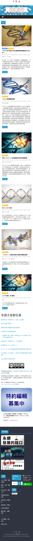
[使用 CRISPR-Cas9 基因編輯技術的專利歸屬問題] (16, 133)
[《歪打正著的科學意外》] (12, 460)
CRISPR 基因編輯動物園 (8, 99)
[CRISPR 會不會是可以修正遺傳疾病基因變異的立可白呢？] (16, 26)
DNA (6, 56)
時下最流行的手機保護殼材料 (8, 331)
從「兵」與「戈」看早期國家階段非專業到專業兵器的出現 (16, 349)
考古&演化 (4, 490)
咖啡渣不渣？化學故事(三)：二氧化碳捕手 (11, 341)
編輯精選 (5, 48)
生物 (2, 497)
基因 (8, 162)
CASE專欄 (3, 519)
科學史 (8, 505)
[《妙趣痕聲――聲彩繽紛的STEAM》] (12, 448)
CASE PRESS (15, 54)
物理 (2, 485)
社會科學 (4, 500)
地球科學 (3, 505)
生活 (2, 492)
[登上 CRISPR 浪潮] (16, 185)
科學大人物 (4, 524)
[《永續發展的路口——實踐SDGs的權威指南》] (12, 436)
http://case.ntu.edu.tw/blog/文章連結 (10, 384)
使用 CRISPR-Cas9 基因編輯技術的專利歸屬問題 (14, 158)
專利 (11, 162)
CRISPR (24, 54)
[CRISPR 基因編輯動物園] (16, 78)
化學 (5, 485)
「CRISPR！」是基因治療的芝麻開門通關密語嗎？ (15, 254)
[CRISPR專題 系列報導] (16, 275)
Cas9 (22, 54)
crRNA (6, 258)
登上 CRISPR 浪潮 (7, 208)
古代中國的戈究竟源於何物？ (8, 359)
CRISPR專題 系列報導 (8, 295)
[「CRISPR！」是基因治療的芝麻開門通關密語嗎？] (16, 230)
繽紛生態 (4, 511)
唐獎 (11, 258)
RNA (6, 162)
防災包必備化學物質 (6, 323)
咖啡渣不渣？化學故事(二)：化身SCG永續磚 (12, 319)
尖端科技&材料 (5, 495)
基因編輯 (6, 103)
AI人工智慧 (4, 480)
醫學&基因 (10, 48)
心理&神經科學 (5, 508)
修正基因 (9, 56)
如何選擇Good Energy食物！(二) (9, 345)
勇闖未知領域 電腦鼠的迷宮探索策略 (10, 327)
